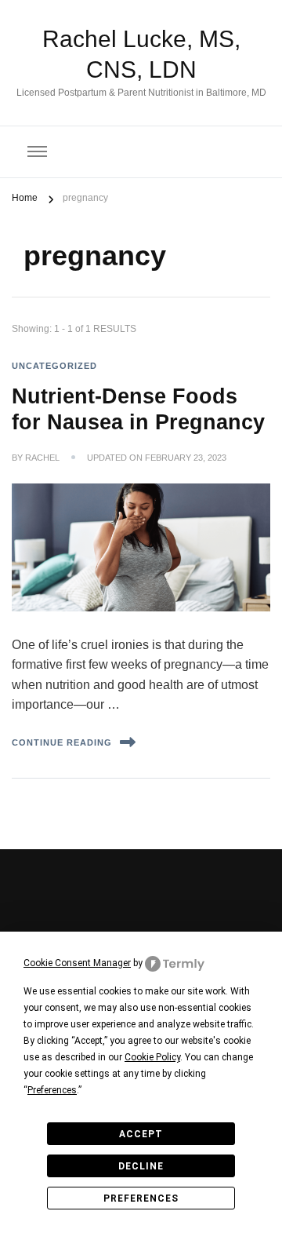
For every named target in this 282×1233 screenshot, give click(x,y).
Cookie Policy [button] (152, 1057)
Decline (141, 1166)
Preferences (141, 1198)
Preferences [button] (52, 1090)
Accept (141, 1134)
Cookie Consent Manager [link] (77, 963)
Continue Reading (62, 742)
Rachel (42, 457)
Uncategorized (54, 365)
